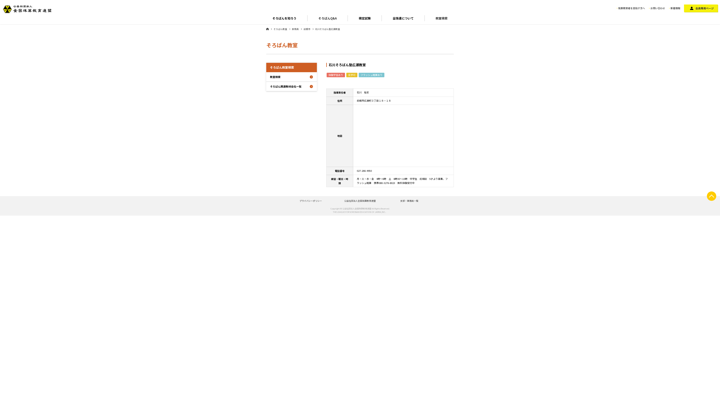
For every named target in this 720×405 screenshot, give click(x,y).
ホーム (267, 29)
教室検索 (442, 18)
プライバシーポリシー (310, 200)
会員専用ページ (704, 8)
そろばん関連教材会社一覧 (286, 86)
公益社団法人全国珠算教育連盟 (360, 200)
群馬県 (295, 29)
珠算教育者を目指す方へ (631, 8)
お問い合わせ (657, 8)
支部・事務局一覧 (409, 200)
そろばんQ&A (327, 18)
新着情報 (675, 8)
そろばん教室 (280, 29)
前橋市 (307, 29)
